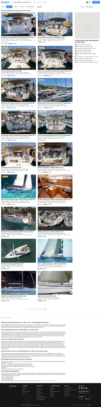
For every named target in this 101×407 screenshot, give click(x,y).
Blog (23, 389)
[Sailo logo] (15, 386)
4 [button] (41, 309)
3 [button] (38, 309)
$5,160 (88, 29)
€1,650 (90, 23)
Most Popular (89, 6)
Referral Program (40, 399)
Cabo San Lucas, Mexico (70, 389)
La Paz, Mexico (67, 388)
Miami (51, 389)
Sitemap (83, 405)
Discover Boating (40, 396)
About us (24, 388)
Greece (52, 394)
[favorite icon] (34, 14)
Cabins (22, 6)
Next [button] (45, 309)
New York (52, 388)
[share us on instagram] (84, 388)
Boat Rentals (39, 389)
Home (2, 317)
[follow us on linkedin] (86, 388)
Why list (38, 391)
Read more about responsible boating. (47, 380)
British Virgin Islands (55, 391)
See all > (52, 396)
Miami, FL (66, 393)
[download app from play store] (81, 399)
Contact (24, 393)
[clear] (31, 2)
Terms (78, 405)
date (34, 2)
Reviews (38, 394)
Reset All (39, 6)
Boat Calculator (39, 393)
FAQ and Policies (26, 391)
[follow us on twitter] (79, 388)
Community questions (41, 397)
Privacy (74, 405)
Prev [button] (28, 309)
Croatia (52, 393)
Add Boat (96, 2)
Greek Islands (67, 394)
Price (3, 6)
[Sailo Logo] (5, 2)
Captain (16, 6)
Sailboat (9, 6)
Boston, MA (67, 391)
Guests (44, 2)
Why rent (38, 388)
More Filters (31, 6)
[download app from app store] (88, 399)
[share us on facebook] (82, 388)
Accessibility (88, 405)
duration (39, 2)
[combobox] (22, 2)
